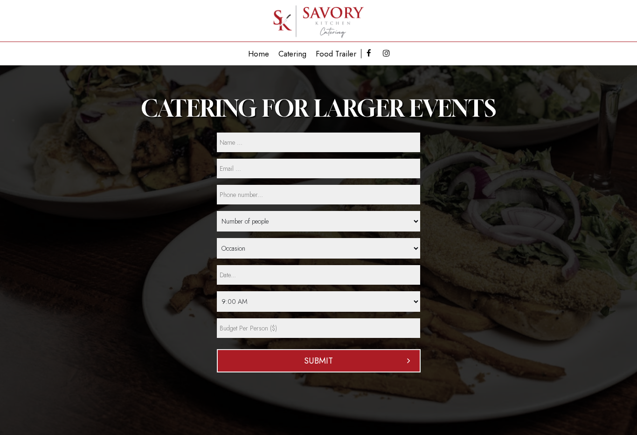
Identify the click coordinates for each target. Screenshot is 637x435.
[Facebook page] (368, 53)
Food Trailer (336, 53)
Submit (318, 361)
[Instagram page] (386, 53)
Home (258, 53)
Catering (292, 53)
